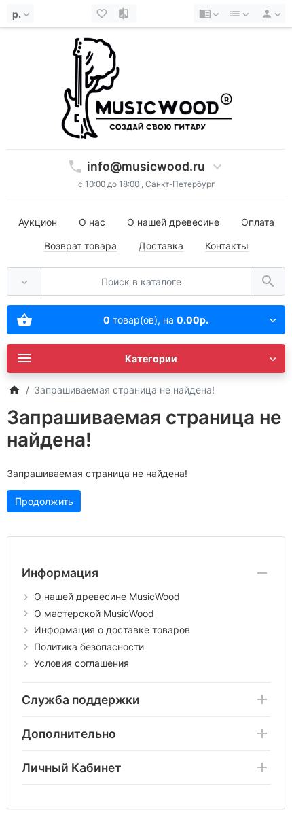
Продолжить (44, 501)
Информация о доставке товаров (112, 629)
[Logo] (146, 87)
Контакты (227, 245)
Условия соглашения (81, 663)
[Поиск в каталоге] (268, 281)
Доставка (161, 245)
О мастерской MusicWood (94, 613)
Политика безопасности (89, 646)
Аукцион (37, 222)
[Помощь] (209, 13)
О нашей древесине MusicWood (107, 596)
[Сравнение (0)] (124, 13)
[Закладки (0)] (103, 13)
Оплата (257, 222)
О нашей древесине (173, 222)
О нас (92, 222)
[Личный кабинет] (269, 13)
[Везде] (24, 281)
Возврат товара (80, 245)
